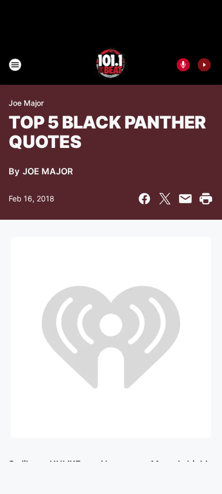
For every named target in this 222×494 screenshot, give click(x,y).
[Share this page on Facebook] (144, 198)
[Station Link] (111, 65)
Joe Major (26, 102)
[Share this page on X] (164, 198)
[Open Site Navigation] (15, 64)
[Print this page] (205, 198)
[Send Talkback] (183, 64)
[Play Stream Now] (204, 64)
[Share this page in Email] (185, 198)
